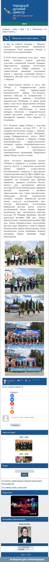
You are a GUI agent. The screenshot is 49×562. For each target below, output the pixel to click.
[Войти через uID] (12, 396)
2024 (15, 29)
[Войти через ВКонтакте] (12, 400)
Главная (6, 29)
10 (28, 29)
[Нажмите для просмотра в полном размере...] (24, 266)
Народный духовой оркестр (20, 9)
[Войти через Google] (12, 408)
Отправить (15, 425)
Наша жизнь (11, 380)
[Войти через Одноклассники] (12, 412)
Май (22, 29)
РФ (29, 380)
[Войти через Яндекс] (12, 404)
